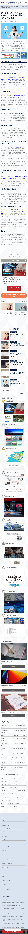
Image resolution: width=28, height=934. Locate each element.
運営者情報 (4, 831)
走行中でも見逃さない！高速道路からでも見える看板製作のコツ (13, 739)
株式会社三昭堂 (4, 850)
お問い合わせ (4, 836)
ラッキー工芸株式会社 (6, 880)
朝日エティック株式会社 (6, 859)
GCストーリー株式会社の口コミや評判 (10, 803)
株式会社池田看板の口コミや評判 (9, 806)
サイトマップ (4, 839)
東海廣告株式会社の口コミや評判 (9, 781)
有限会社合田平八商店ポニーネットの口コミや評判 (13, 790)
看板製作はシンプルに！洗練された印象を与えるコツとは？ (13, 753)
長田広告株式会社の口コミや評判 (9, 784)
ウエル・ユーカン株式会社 (6, 889)
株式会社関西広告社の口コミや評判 (9, 797)
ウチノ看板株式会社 (5, 884)
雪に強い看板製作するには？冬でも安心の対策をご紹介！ (13, 744)
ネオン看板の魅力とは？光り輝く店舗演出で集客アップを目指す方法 (13, 763)
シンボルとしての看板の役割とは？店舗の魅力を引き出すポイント (13, 749)
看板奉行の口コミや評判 (7, 793)
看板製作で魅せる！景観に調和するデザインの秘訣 (12, 712)
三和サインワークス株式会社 (7, 863)
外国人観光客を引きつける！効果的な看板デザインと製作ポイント (13, 768)
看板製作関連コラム (5, 825)
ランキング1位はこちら (11, 931)
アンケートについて (5, 833)
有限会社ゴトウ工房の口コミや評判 (9, 787)
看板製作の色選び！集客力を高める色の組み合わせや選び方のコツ (13, 731)
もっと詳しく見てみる (14, 288)
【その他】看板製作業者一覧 (7, 828)
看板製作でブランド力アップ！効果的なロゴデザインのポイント (13, 726)
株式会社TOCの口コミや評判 (8, 800)
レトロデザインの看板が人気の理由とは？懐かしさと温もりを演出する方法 (13, 758)
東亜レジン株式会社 (5, 854)
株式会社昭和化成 (5, 867)
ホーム (3, 820)
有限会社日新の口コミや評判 (8, 778)
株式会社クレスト (5, 876)
